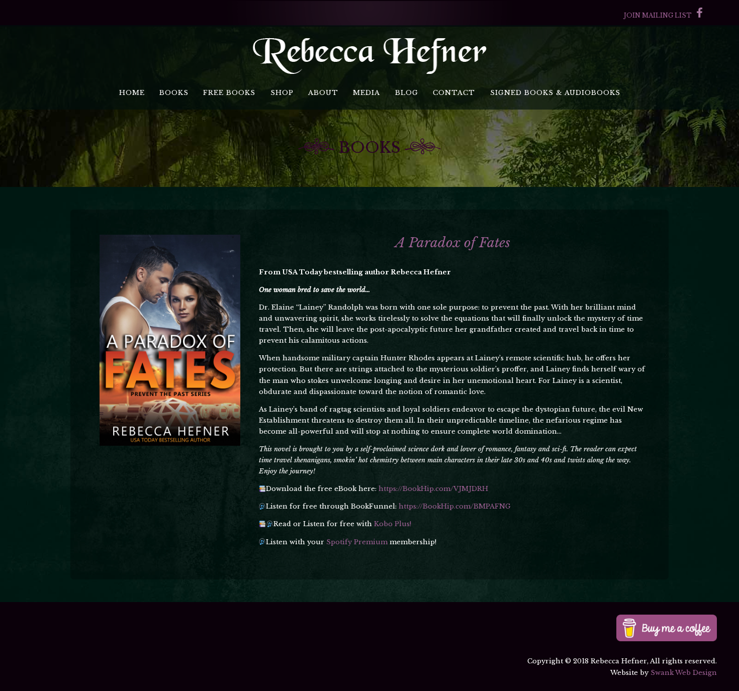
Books (174, 92)
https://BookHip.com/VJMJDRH (433, 488)
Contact (454, 92)
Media (366, 92)
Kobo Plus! (392, 524)
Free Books (229, 92)
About (323, 92)
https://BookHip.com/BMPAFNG (455, 506)
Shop (282, 92)
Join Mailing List (658, 15)
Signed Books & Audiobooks (555, 92)
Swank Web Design (684, 672)
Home (132, 92)
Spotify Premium (357, 542)
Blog (406, 92)
